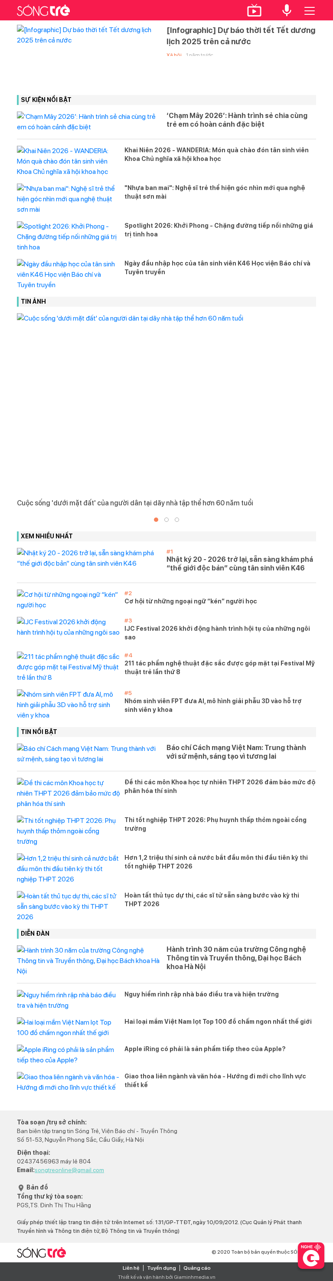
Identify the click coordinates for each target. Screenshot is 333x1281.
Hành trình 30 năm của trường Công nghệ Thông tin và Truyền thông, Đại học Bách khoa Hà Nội (236, 958)
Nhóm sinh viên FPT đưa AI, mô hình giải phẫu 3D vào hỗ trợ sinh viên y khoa (213, 705)
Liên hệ (131, 1268)
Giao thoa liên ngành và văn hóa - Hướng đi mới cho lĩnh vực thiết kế (215, 1080)
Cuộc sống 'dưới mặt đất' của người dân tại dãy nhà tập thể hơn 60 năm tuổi (135, 503)
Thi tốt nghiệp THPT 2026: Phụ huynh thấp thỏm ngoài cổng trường (215, 824)
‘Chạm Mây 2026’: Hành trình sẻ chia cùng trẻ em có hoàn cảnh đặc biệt (236, 119)
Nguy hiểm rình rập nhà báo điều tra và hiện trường (201, 994)
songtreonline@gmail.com (69, 1169)
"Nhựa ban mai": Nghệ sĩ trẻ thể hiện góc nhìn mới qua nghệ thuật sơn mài (214, 192)
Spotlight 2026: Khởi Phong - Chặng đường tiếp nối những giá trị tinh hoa (218, 230)
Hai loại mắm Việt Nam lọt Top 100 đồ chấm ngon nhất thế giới (218, 1021)
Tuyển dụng (161, 1268)
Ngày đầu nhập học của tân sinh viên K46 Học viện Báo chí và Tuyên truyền (217, 267)
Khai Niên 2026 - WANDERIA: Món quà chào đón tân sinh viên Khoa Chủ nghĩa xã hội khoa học (216, 154)
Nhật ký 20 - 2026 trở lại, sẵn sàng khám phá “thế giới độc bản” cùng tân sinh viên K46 (239, 563)
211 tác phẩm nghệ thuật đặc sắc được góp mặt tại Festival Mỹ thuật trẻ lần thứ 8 (219, 667)
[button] (156, 519)
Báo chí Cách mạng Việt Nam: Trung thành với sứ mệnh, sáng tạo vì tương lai (236, 752)
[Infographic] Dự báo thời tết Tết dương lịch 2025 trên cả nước (240, 36)
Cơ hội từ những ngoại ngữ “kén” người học (190, 601)
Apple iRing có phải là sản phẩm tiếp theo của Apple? (205, 1048)
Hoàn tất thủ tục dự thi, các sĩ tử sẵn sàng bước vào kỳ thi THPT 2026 (211, 900)
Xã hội (174, 55)
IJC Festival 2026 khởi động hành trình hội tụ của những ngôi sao (217, 633)
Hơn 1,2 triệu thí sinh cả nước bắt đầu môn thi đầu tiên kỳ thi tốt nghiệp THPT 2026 (216, 862)
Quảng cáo (197, 1268)
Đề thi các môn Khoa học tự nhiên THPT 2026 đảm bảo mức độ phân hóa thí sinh (219, 786)
